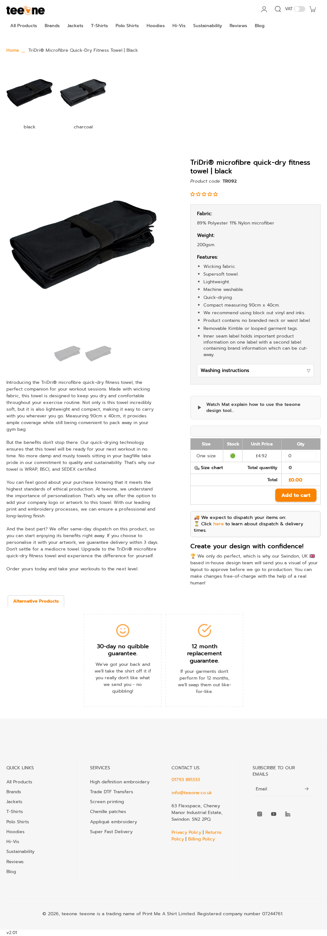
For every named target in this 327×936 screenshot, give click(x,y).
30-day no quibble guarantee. (123, 650)
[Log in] (264, 9)
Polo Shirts (17, 821)
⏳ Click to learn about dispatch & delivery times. (248, 527)
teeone (69, 913)
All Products (19, 782)
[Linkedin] (288, 814)
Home (12, 50)
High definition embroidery (119, 782)
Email (261, 789)
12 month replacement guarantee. (204, 653)
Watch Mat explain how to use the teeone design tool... (253, 407)
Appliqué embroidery (113, 821)
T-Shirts (14, 811)
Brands (13, 791)
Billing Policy (201, 839)
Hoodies (15, 831)
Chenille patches (108, 811)
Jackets (14, 801)
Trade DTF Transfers (111, 791)
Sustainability (20, 851)
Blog (11, 871)
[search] (278, 9)
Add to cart (295, 495)
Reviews (15, 861)
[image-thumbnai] (67, 353)
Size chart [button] (212, 467)
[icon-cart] (312, 9)
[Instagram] (260, 814)
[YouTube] (274, 814)
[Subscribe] (306, 789)
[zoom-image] (82, 244)
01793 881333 (185, 779)
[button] (204, 194)
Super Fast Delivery (111, 831)
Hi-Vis (12, 841)
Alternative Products (36, 601)
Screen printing (107, 801)
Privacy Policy (187, 832)
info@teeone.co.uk (191, 792)
